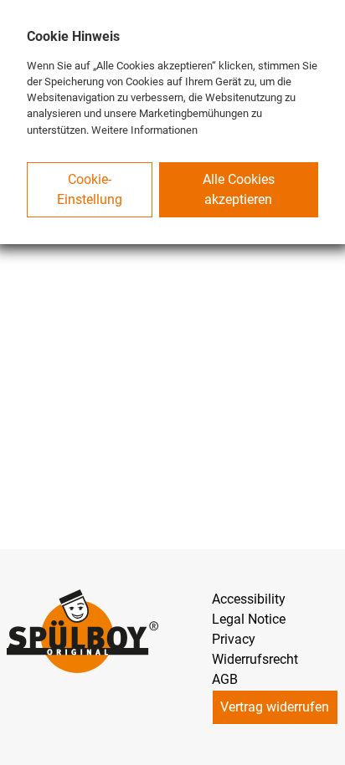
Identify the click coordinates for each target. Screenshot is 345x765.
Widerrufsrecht (255, 659)
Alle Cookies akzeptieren (239, 189)
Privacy (233, 639)
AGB (225, 679)
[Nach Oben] (325, 745)
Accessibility (249, 599)
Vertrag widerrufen (274, 707)
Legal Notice (249, 619)
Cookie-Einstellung (89, 189)
